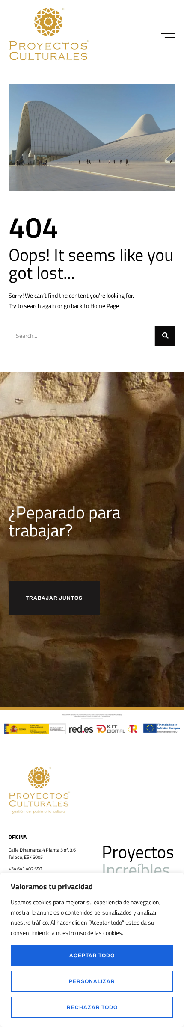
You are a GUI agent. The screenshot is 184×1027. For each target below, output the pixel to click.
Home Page (104, 305)
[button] (168, 35)
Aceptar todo (92, 956)
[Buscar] (165, 336)
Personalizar (92, 981)
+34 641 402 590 (25, 868)
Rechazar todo (92, 1007)
